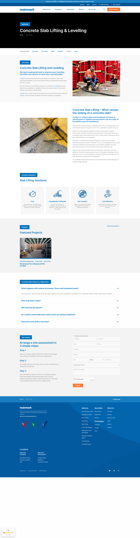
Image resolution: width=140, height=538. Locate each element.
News (88, 4)
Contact (94, 4)
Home (21, 35)
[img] (27, 9)
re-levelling (57, 86)
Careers (82, 4)
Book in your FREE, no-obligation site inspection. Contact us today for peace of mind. (70, 1)
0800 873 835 (105, 4)
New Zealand (116, 4)
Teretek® (22, 78)
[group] (35, 253)
